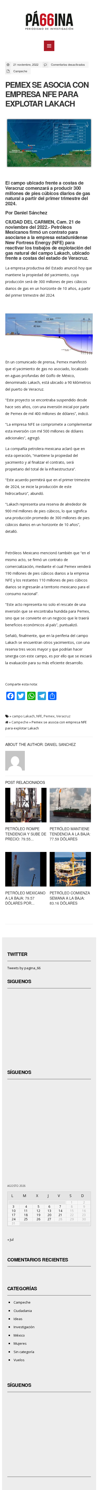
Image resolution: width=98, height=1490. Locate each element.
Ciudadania (23, 1310)
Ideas (18, 1318)
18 (26, 1215)
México (19, 1335)
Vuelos (19, 1360)
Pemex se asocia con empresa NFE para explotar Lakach (47, 94)
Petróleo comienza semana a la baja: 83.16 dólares (70, 898)
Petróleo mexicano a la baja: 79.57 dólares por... (25, 898)
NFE (39, 716)
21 (60, 1215)
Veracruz (63, 716)
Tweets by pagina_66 (24, 968)
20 (49, 1215)
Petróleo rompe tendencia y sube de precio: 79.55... (25, 833)
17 (13, 1215)
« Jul (10, 1239)
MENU (49, 46)
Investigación (24, 1327)
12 (38, 1211)
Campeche (20, 71)
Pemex (49, 716)
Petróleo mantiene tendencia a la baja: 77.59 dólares (70, 833)
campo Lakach (23, 716)
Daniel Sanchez (60, 744)
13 (49, 1211)
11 (26, 1211)
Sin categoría (24, 1351)
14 (60, 1211)
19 (38, 1215)
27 (49, 1219)
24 (13, 1219)
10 (13, 1211)
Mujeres (20, 1343)
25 (26, 1219)
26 (38, 1219)
